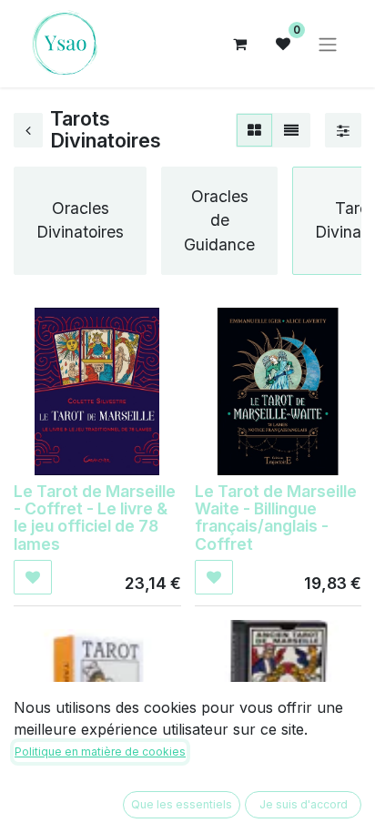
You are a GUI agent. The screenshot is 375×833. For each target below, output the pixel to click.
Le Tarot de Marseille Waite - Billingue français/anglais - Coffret (276, 518)
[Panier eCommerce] (239, 43)
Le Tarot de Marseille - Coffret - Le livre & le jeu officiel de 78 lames (95, 518)
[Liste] (291, 130)
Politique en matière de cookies (100, 751)
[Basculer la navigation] (328, 44)
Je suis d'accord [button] (303, 804)
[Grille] (254, 130)
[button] (33, 577)
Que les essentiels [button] (181, 804)
